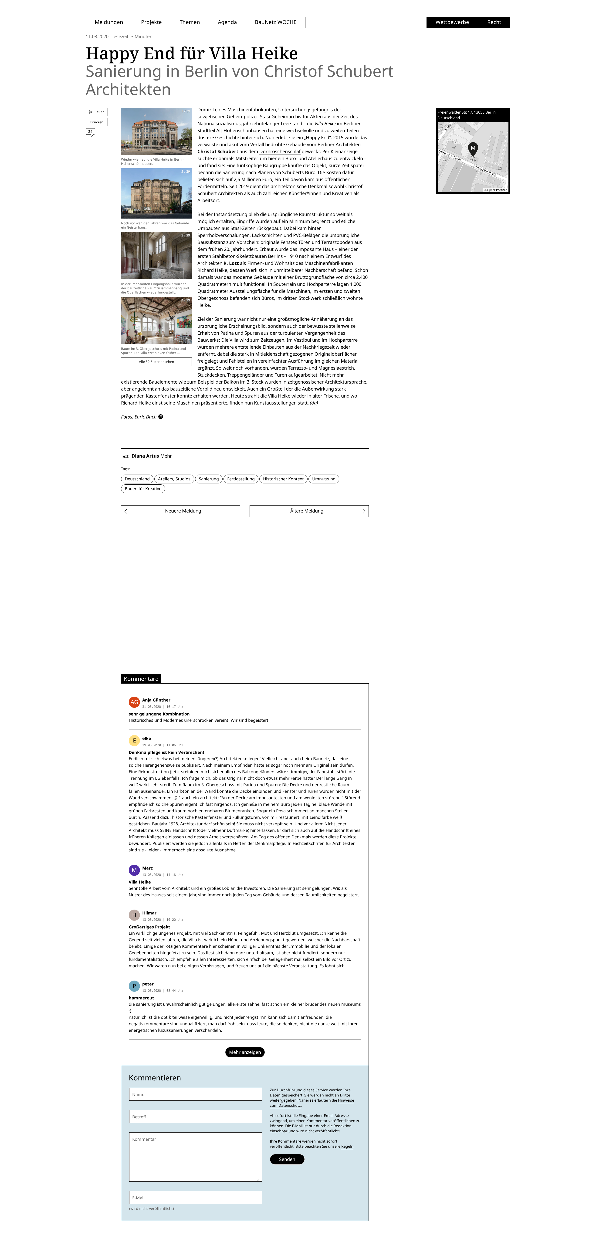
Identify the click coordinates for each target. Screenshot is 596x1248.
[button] (473, 149)
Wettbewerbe (452, 22)
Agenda (227, 22)
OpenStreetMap (497, 190)
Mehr (166, 456)
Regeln (347, 1146)
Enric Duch (146, 417)
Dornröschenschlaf (280, 151)
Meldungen (109, 22)
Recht (494, 22)
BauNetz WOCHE (275, 22)
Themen (190, 22)
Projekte (151, 22)
